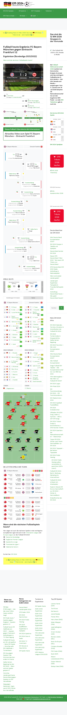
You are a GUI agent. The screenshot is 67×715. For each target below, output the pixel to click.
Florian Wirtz (55, 617)
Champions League (32, 533)
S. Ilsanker (35, 324)
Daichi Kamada (37, 381)
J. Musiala (14, 353)
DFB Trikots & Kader (8, 16)
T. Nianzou (15, 374)
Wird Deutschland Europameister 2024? (56, 239)
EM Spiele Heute (24, 651)
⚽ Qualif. (33, 16)
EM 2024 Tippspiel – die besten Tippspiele (56, 450)
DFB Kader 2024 (24, 612)
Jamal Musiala (55, 614)
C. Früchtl (14, 372)
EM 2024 (14, 554)
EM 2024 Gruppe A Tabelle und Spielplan (56, 246)
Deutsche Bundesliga (13, 537)
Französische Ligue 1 (12, 544)
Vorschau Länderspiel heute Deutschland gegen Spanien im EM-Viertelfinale (9, 677)
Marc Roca (15, 369)
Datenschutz (35, 697)
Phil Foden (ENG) (56, 651)
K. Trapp (35, 307)
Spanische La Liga (11, 542)
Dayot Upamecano (15, 317)
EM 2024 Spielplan (8, 11)
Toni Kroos (54, 608)
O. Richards (15, 366)
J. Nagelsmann (10, 388)
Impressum (27, 697)
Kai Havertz (54, 611)
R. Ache (35, 373)
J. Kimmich (15, 334)
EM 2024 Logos (55, 383)
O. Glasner (28, 388)
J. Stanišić (15, 380)
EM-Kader (22, 16)
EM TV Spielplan (35, 11)
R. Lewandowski (16, 97)
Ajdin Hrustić (36, 366)
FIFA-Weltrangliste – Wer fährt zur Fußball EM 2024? (56, 379)
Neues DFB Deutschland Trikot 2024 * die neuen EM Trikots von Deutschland (57, 260)
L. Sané (14, 344)
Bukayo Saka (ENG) (57, 666)
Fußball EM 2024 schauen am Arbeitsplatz (55, 482)
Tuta (34, 322)
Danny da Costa (37, 357)
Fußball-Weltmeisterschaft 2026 (56, 67)
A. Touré (35, 317)
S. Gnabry (14, 330)
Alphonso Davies (16, 322)
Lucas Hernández (17, 312)
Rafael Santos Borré (37, 341)
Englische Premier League (14, 539)
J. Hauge (35, 353)
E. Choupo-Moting (15, 361)
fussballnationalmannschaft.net (42, 699)
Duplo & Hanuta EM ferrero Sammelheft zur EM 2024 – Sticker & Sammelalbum (56, 491)
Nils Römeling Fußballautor (55, 697)
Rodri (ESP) (54, 654)
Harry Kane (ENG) (57, 619)
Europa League (8, 535)
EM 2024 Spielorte (25, 633)
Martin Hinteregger (33, 101)
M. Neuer (14, 307)
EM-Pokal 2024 (55, 386)
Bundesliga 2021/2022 (20, 69)
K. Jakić (35, 334)
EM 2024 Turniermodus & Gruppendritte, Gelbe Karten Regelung (55, 338)
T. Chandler (36, 310)
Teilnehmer (49, 11)
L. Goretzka (9, 95)
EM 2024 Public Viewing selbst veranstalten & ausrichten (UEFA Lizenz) (57, 464)
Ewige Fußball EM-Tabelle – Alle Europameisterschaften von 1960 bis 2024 (56, 370)
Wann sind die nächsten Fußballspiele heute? (17, 60)
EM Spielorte (22, 11)
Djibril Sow (36, 107)
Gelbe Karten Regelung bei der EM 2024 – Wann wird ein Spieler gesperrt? (8, 666)
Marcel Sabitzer (16, 357)
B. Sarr (13, 377)
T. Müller (14, 337)
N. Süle (13, 310)
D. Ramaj (35, 375)
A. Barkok (35, 370)
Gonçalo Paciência (35, 378)
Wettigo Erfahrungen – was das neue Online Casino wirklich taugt (9, 611)
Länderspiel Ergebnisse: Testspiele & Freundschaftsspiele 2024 (56, 285)
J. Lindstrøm (36, 337)
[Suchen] (61, 308)
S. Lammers (36, 361)
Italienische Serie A (12, 547)
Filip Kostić (36, 102)
